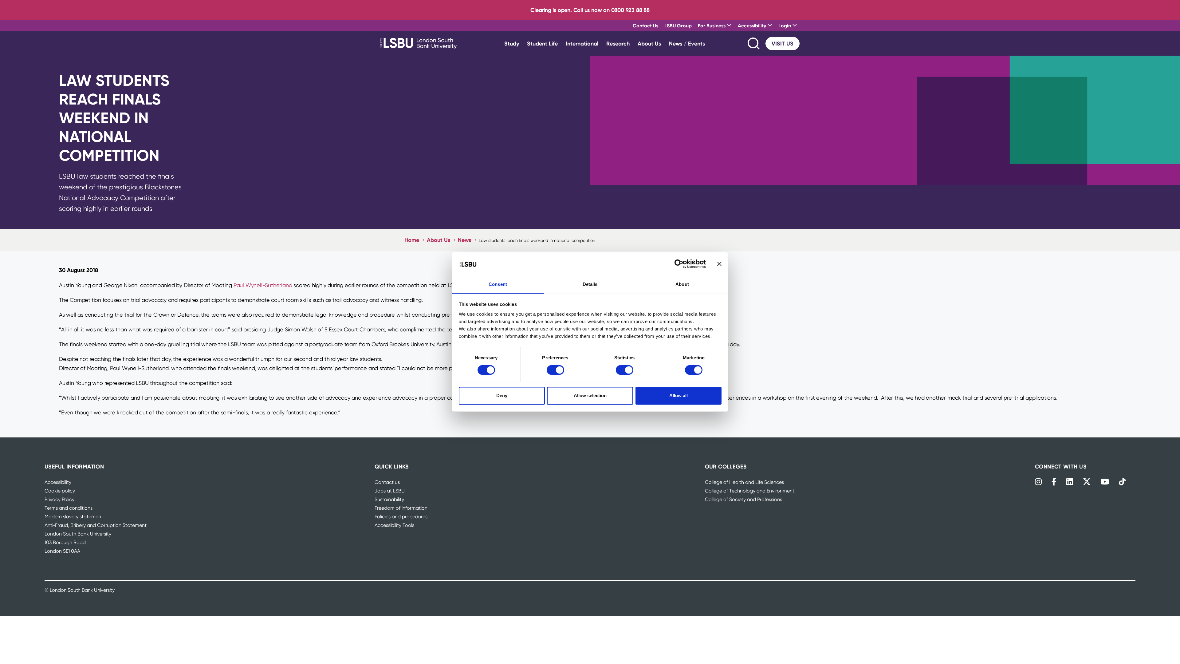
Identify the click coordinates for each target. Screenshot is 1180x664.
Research (618, 43)
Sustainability (389, 499)
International (582, 43)
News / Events (687, 43)
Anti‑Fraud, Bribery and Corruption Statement (96, 525)
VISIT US (782, 43)
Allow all (678, 395)
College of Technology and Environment (749, 491)
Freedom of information (401, 508)
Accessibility (58, 482)
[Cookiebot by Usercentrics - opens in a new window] (679, 264)
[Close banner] (719, 264)
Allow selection (590, 395)
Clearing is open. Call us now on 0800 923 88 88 (590, 10)
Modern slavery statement (74, 517)
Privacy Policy (59, 499)
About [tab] (682, 284)
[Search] (754, 43)
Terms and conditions (68, 508)
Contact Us (645, 25)
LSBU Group (678, 25)
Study (511, 43)
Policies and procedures (401, 517)
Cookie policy (60, 491)
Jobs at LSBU (390, 491)
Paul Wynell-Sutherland (263, 285)
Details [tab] (590, 284)
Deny (501, 395)
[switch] (555, 370)
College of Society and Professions (743, 499)
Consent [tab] (498, 284)
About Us (649, 43)
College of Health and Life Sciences (744, 482)
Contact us (387, 482)
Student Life (542, 43)
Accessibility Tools (394, 525)
